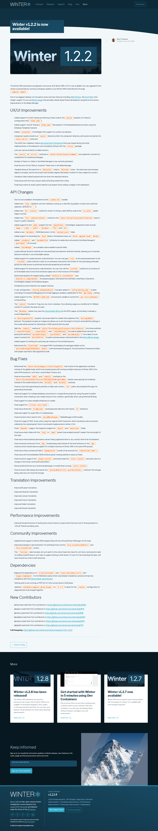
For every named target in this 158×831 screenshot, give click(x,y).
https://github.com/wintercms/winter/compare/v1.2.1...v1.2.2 (47, 630)
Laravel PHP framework (19, 807)
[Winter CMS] (20, 4)
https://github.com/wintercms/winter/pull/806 (67, 605)
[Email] (12, 815)
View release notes (56, 810)
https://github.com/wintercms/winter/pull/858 (64, 613)
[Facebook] (23, 815)
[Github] (17, 815)
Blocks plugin (37, 100)
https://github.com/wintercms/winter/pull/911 (64, 625)
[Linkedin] (33, 815)
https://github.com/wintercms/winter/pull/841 (65, 609)
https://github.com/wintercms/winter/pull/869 (66, 617)
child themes (76, 97)
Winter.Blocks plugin (91, 337)
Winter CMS (14, 802)
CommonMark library (52, 311)
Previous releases (74, 810)
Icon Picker (89, 97)
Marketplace (140, 4)
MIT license (32, 809)
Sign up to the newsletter (21, 771)
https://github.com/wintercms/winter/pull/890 (65, 621)
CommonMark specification (41, 579)
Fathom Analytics (29, 822)
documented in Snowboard (52, 143)
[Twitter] (28, 815)
